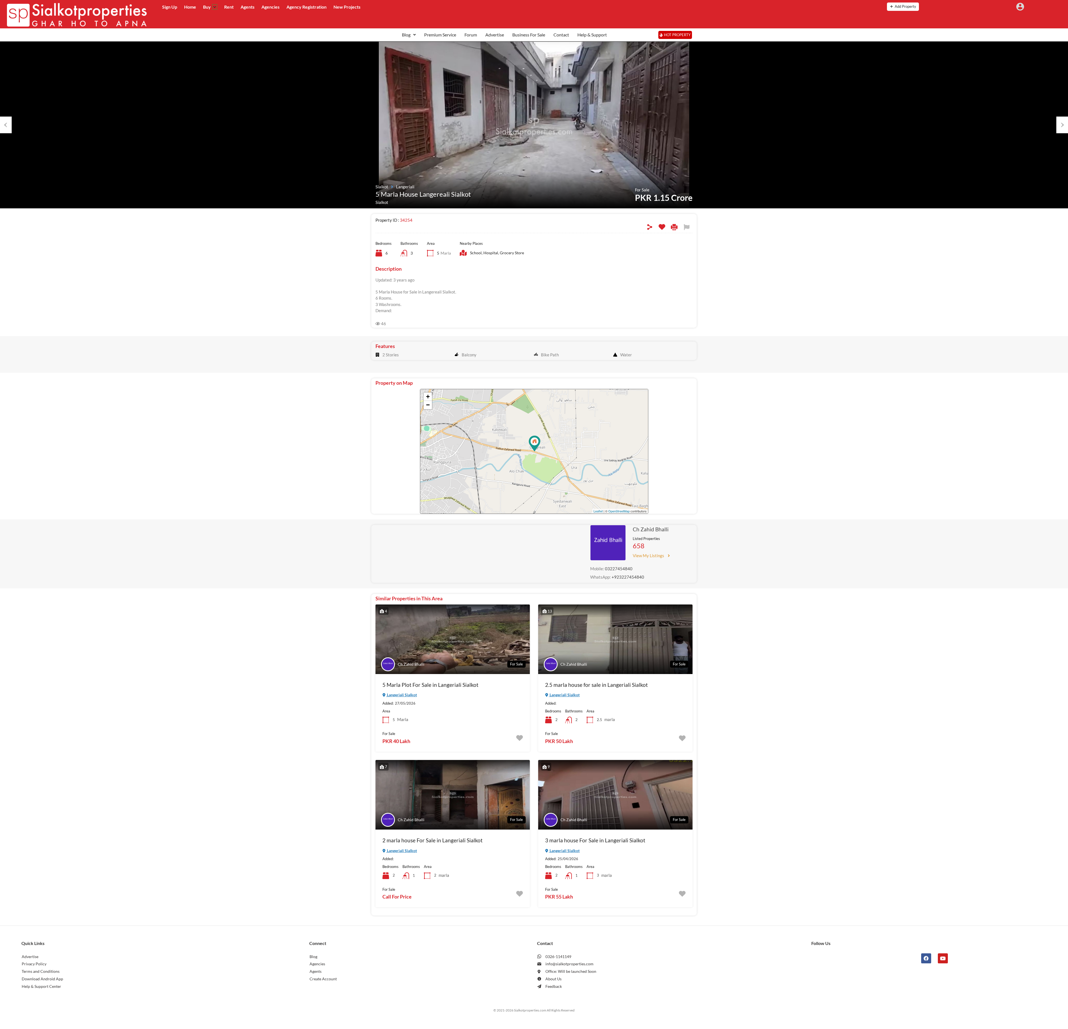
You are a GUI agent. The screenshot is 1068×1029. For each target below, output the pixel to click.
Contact (561, 34)
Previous (6, 125)
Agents (247, 6)
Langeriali (405, 186)
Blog (406, 34)
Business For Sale (528, 34)
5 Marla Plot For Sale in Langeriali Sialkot (430, 685)
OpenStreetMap (619, 511)
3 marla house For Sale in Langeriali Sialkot (595, 840)
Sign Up (169, 6)
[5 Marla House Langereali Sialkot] (534, 443)
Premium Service (440, 34)
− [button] (428, 404)
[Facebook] (926, 958)
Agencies (270, 6)
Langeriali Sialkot (401, 694)
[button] (409, 34)
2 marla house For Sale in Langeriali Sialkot (432, 840)
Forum (470, 34)
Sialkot (381, 186)
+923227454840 (628, 576)
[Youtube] (943, 958)
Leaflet (598, 511)
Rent (229, 6)
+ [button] (428, 396)
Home (190, 6)
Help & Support (592, 34)
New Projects (346, 6)
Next (1062, 125)
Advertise (494, 34)
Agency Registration (306, 6)
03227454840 (618, 568)
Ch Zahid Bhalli (651, 529)
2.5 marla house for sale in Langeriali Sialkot (596, 685)
